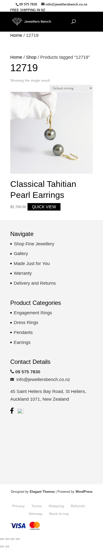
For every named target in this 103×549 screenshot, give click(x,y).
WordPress (84, 492)
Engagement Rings (33, 312)
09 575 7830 (28, 4)
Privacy (18, 506)
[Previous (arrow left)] (2, 546)
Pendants (23, 332)
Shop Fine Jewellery (34, 243)
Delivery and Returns (35, 283)
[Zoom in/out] (2, 539)
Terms (37, 506)
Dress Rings (26, 322)
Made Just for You (32, 263)
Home (16, 35)
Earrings (22, 342)
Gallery (21, 253)
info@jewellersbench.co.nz (42, 379)
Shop (31, 57)
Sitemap (35, 514)
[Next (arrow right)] (7, 546)
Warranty (23, 273)
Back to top (59, 514)
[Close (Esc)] (18, 539)
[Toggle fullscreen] (7, 539)
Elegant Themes (42, 492)
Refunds (78, 506)
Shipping (56, 506)
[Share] (12, 539)
